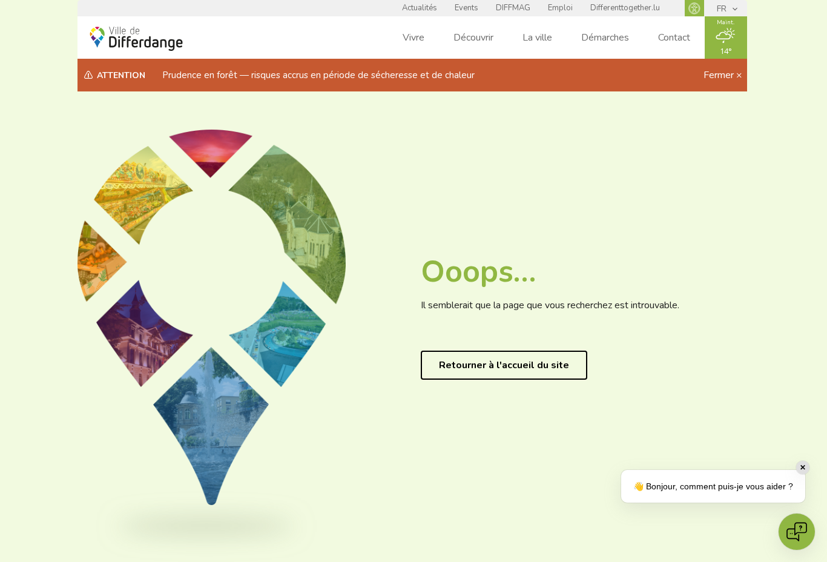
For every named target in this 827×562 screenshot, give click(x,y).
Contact (674, 37)
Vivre (413, 37)
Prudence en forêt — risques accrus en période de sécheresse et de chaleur (318, 75)
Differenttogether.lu (625, 7)
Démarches (605, 37)
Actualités (419, 7)
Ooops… (478, 272)
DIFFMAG (513, 7)
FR (723, 9)
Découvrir (473, 37)
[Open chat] (797, 532)
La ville (537, 37)
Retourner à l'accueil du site (504, 365)
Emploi (560, 7)
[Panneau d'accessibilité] (694, 8)
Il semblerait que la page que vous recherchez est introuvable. (550, 305)
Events (466, 7)
